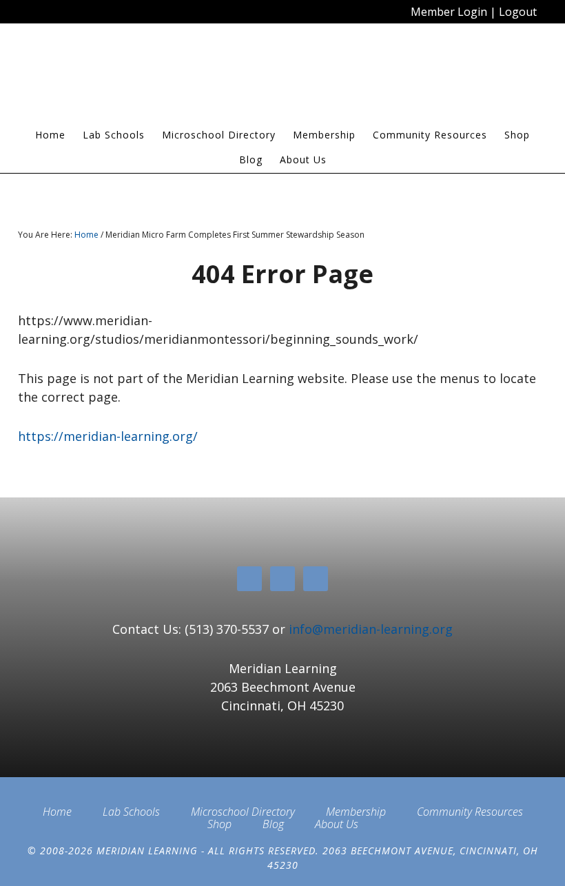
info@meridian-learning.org (371, 629)
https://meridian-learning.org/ (108, 436)
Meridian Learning (282, 78)
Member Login (449, 11)
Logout (518, 11)
